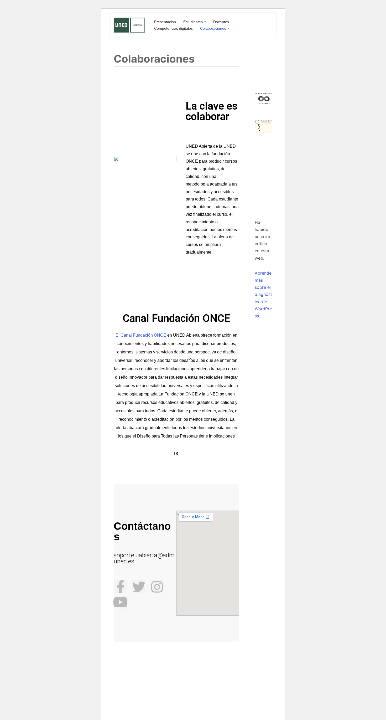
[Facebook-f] (120, 586)
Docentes (221, 22)
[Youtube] (120, 602)
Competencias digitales (173, 28)
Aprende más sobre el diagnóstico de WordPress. (263, 294)
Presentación (165, 22)
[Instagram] (157, 586)
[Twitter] (138, 586)
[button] (205, 22)
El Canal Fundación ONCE (141, 335)
